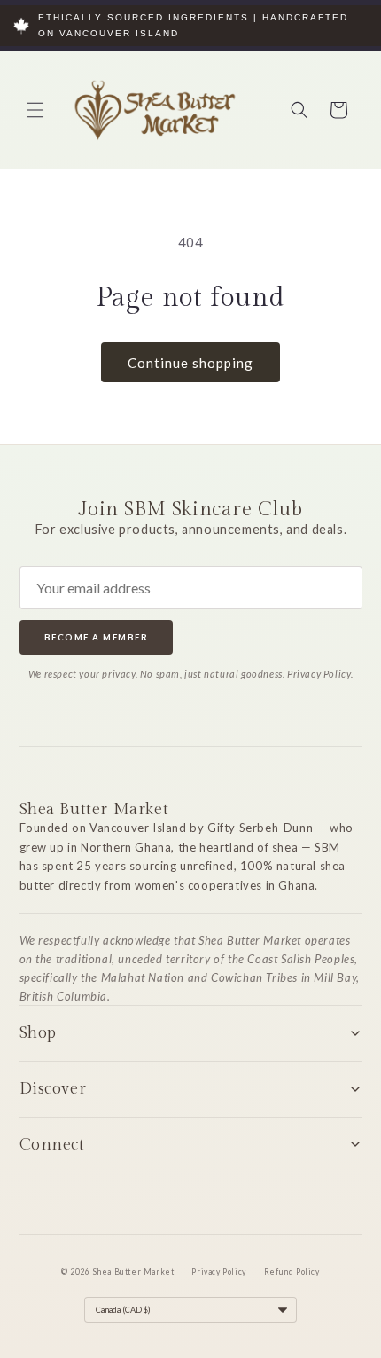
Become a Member (96, 637)
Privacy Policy (318, 673)
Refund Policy (292, 1272)
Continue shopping (190, 363)
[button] (35, 110)
